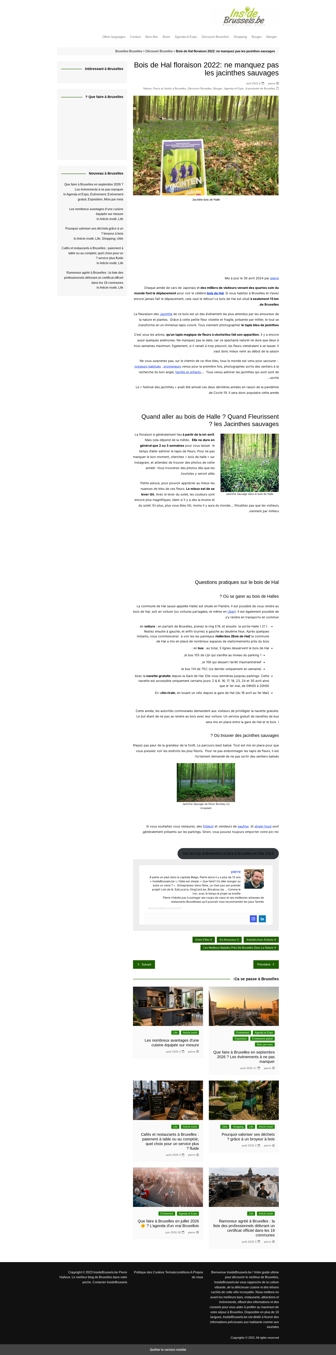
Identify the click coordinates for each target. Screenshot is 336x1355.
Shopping (240, 36)
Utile (224, 1126)
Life (175, 1032)
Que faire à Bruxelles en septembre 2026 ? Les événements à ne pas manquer (244, 1057)
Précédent (263, 964)
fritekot (208, 826)
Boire (166, 36)
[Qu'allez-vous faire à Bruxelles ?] (94, 129)
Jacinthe (166, 314)
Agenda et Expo (186, 36)
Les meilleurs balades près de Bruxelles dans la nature (238, 947)
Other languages (113, 36)
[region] (206, 239)
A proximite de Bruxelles (260, 88)
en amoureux (228, 939)
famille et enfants (188, 372)
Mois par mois (265, 1044)
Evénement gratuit (262, 1038)
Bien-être (151, 36)
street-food (263, 826)
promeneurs (172, 366)
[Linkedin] (262, 918)
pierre (271, 83)
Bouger (257, 36)
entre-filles (202, 939)
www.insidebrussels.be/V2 (164, 908)
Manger (271, 36)
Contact (135, 36)
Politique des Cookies (149, 1272)
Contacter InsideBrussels (110, 1282)
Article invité (190, 1032)
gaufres (243, 826)
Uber (231, 611)
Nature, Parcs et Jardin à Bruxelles (164, 88)
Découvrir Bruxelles (215, 36)
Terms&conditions (177, 1272)
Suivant (146, 964)
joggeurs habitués (148, 366)
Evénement (242, 1032)
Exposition (241, 1038)
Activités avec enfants (260, 939)
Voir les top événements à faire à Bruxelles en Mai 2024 (228, 853)
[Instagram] (253, 918)
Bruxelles (135, 51)
